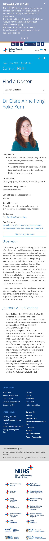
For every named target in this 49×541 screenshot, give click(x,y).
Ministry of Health (9, 417)
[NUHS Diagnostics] (15, 522)
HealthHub (7, 423)
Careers (29, 392)
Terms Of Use (31, 418)
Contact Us (30, 412)
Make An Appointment (11, 402)
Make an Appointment (24, 234)
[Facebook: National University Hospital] (30, 44)
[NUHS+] (42, 44)
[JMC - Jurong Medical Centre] (15, 507)
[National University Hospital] (13, 50)
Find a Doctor (26, 63)
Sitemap (29, 415)
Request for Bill (8, 405)
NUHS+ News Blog (33, 405)
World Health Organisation (13, 426)
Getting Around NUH (10, 395)
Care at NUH (14, 63)
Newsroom (30, 398)
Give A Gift (30, 402)
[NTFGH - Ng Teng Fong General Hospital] (36, 485)
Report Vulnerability (34, 437)
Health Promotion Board (12, 420)
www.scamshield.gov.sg (13, 24)
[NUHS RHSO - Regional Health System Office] (15, 529)
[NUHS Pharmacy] (36, 522)
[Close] (44, 3)
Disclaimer (30, 427)
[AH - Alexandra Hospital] (15, 492)
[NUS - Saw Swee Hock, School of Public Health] (36, 537)
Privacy (29, 430)
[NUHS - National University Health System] (24, 472)
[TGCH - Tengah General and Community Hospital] (36, 492)
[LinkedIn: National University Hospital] (26, 44)
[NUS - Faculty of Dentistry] (15, 537)
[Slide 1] (24, 38)
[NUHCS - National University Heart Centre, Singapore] (15, 515)
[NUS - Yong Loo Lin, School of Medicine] (36, 529)
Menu (37, 50)
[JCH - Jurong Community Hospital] (15, 500)
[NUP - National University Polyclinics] (36, 500)
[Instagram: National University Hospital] (34, 44)
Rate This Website (33, 434)
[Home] (15, 485)
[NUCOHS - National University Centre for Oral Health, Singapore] (36, 515)
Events (28, 395)
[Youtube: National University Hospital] (38, 44)
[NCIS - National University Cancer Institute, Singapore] (36, 507)
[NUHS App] (17, 44)
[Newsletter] (13, 44)
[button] (39, 58)
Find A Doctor (8, 398)
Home (5, 63)
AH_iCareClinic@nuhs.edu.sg (15, 217)
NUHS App (7, 392)
